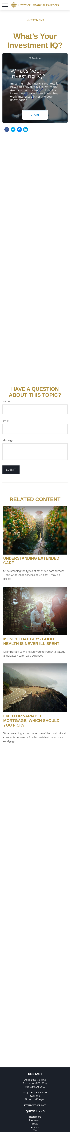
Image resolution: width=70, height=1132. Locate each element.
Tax (35, 1130)
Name (6, 401)
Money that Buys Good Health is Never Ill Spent (31, 641)
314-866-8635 (39, 1083)
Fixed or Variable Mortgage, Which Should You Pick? (31, 720)
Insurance (35, 1127)
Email (5, 420)
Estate (35, 1123)
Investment (35, 1120)
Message (7, 440)
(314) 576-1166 (38, 1080)
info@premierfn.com (35, 1105)
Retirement (35, 1116)
